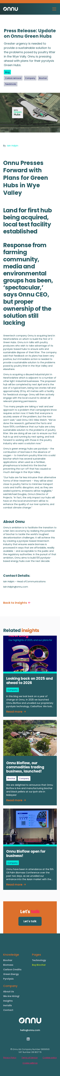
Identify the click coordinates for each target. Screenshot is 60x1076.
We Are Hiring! (11, 996)
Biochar (7, 960)
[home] (10, 9)
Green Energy (11, 974)
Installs (7, 1005)
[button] (53, 9)
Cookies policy (50, 1057)
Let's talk (30, 921)
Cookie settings (30, 1063)
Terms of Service (29, 1057)
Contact (8, 1010)
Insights (8, 1000)
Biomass (8, 964)
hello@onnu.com (30, 1030)
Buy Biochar (39, 964)
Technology (39, 960)
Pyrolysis (8, 978)
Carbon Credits (12, 969)
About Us (8, 991)
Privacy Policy (9, 1057)
